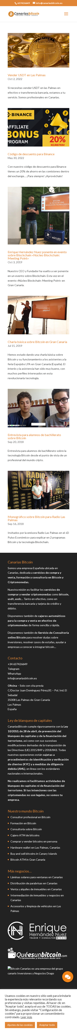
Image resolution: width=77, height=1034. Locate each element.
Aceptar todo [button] (47, 1024)
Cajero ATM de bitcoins (24, 835)
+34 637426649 (17, 664)
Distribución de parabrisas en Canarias (33, 883)
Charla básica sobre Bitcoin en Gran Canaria (37, 342)
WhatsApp (14, 673)
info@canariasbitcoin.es (22, 678)
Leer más (26, 1017)
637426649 (23, 3)
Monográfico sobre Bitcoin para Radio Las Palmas (36, 518)
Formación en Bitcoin (23, 823)
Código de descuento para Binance (31, 154)
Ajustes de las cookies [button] (20, 1024)
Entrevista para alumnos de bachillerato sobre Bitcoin (34, 436)
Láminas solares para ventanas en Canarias (36, 877)
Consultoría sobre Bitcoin (26, 829)
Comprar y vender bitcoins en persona (33, 841)
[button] (67, 976)
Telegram (13, 668)
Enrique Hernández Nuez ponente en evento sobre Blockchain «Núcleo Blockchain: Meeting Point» (37, 255)
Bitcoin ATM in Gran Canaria (27, 859)
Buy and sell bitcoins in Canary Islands (33, 853)
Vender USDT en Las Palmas (27, 75)
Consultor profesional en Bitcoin (30, 817)
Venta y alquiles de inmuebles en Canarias (36, 889)
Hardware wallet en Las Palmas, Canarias (35, 847)
